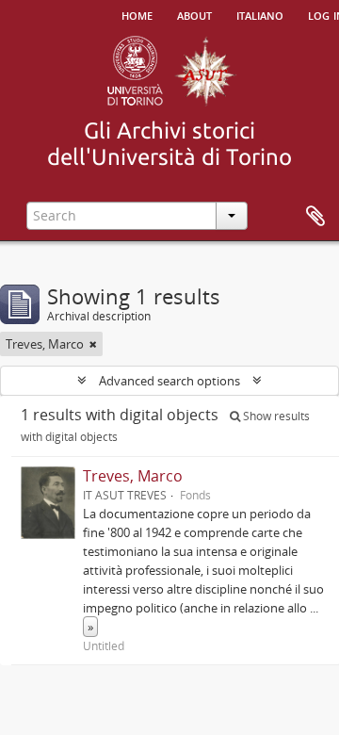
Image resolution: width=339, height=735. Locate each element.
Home (137, 14)
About (194, 14)
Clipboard (315, 216)
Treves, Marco (133, 476)
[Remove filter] (93, 344)
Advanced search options (169, 380)
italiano (259, 14)
